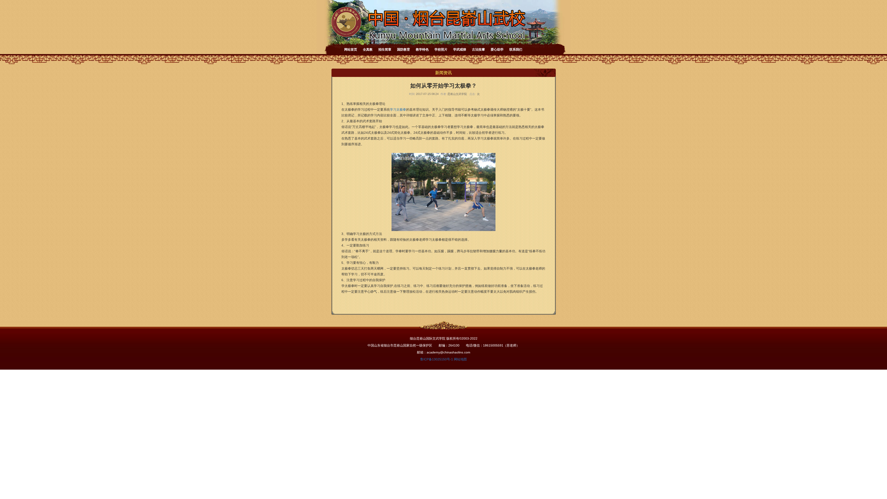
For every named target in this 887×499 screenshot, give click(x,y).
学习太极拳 (398, 109)
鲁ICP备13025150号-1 (436, 359)
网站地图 (460, 359)
